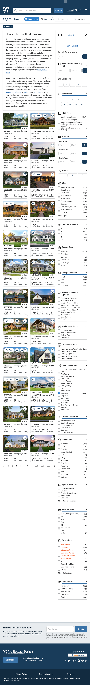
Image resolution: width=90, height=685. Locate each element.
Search (58, 10)
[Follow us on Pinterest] (66, 660)
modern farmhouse (13, 92)
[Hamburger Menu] (85, 10)
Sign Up (81, 629)
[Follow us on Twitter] (79, 660)
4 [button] (20, 466)
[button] (3, 466)
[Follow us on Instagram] (72, 660)
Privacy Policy (21, 674)
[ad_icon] (6, 10)
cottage (27, 92)
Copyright (71, 674)
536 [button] (42, 466)
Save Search (72, 46)
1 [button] (8, 466)
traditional (38, 92)
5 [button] (23, 466)
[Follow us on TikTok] (85, 660)
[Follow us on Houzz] (69, 660)
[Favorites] (75, 10)
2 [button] (12, 466)
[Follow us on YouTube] (82, 660)
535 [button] (36, 466)
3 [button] (16, 466)
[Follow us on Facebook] (76, 660)
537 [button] (48, 466)
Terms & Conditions (47, 674)
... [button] (31, 466)
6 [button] (27, 466)
